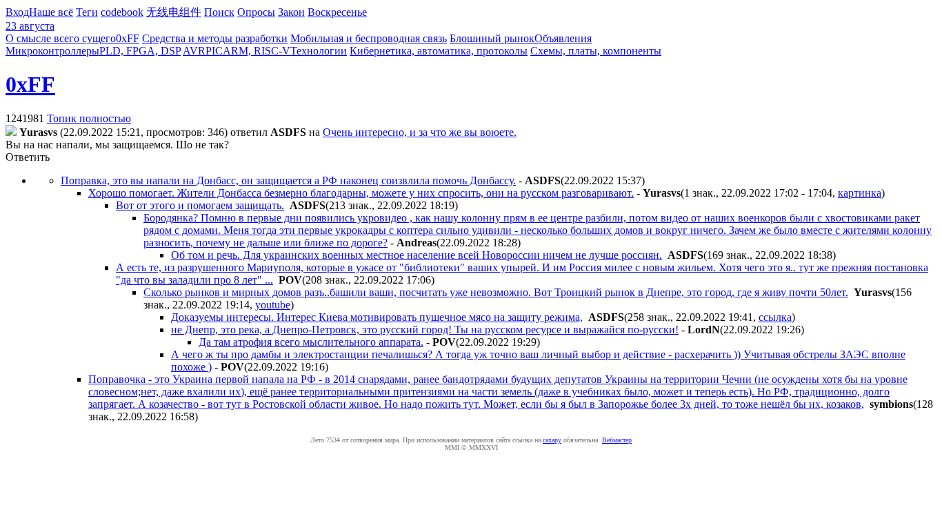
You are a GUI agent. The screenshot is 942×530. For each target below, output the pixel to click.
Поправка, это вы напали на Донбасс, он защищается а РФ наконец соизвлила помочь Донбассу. (288, 180)
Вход (17, 12)
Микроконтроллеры (52, 51)
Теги (87, 12)
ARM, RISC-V (256, 51)
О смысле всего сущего (61, 38)
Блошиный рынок (492, 38)
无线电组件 (173, 12)
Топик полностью (89, 118)
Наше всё (51, 12)
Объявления (563, 38)
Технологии (318, 51)
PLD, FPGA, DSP (140, 51)
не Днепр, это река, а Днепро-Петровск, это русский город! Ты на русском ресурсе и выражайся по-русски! (425, 329)
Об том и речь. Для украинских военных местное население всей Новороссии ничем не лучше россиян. (416, 255)
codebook (122, 12)
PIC (214, 51)
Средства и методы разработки (215, 38)
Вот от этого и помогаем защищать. (200, 205)
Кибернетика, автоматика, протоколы (439, 51)
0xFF (127, 38)
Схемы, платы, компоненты (595, 51)
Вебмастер (617, 440)
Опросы (256, 12)
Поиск (219, 12)
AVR (194, 51)
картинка (859, 193)
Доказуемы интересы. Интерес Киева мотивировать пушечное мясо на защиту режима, (377, 317)
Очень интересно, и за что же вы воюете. (420, 132)
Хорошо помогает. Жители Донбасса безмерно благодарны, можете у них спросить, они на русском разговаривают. (361, 193)
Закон (291, 12)
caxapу (552, 440)
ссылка (775, 317)
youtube (272, 305)
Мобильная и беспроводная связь (368, 38)
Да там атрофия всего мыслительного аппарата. (311, 342)
